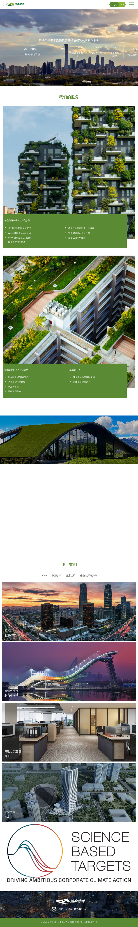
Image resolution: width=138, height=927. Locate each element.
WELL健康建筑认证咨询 (19, 232)
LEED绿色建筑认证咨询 (19, 228)
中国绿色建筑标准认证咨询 (81, 228)
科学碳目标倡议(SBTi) (18, 377)
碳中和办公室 (14, 391)
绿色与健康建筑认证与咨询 (17, 220)
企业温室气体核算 (16, 382)
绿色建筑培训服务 (16, 242)
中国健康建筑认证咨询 (79, 232)
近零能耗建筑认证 (81, 382)
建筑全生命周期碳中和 (84, 377)
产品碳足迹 (13, 386)
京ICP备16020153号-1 (86, 921)
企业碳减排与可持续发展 (16, 369)
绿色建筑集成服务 (77, 237)
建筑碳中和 (75, 369)
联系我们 (79, 909)
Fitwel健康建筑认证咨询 (19, 237)
